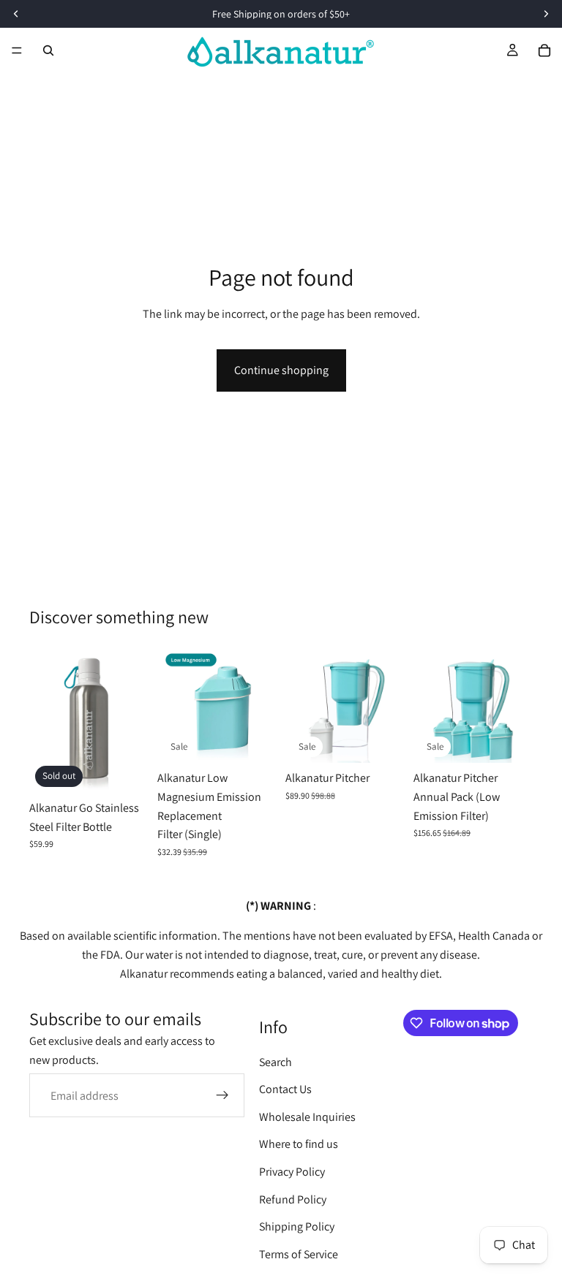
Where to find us (298, 1144)
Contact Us (285, 1089)
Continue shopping (281, 370)
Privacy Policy (292, 1171)
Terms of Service (298, 1254)
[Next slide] (132, 718)
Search (275, 1062)
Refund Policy (292, 1199)
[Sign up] (222, 1095)
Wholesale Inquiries (307, 1117)
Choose (266, 740)
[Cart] (544, 50)
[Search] (48, 50)
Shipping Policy (296, 1226)
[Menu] (17, 50)
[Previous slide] (45, 718)
